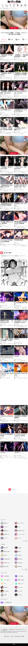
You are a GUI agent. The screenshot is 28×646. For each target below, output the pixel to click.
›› (18, 489)
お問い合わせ (7, 636)
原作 (4, 8)
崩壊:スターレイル (9, 8)
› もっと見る (24, 541)
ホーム (1, 8)
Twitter (11, 636)
